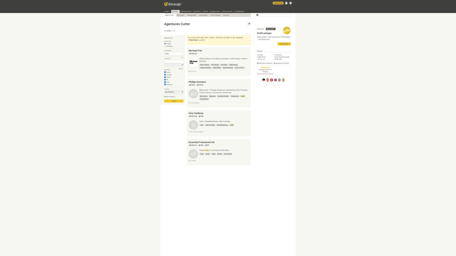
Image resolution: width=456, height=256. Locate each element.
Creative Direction (205, 68)
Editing (219, 154)
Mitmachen (260, 29)
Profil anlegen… (284, 44)
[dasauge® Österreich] (267, 80)
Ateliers (197, 11)
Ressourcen (228, 11)
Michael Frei (195, 50)
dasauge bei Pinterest (282, 63)
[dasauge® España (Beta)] (283, 80)
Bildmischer (203, 96)
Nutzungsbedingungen (282, 57)
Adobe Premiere (228, 68)
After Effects (217, 68)
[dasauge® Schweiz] (271, 80)
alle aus (181, 68)
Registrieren (278, 3)
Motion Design (204, 65)
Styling (226, 15)
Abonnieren (270, 29)
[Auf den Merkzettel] (248, 50)
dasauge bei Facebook (266, 63)
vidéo (201, 125)
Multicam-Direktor (223, 96)
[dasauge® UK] (275, 80)
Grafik (213, 154)
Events (168, 72)
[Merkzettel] (290, 3)
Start (167, 11)
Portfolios (169, 46)
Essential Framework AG (202, 142)
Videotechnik (235, 96)
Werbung (169, 84)
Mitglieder (239, 11)
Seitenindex (278, 59)
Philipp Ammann (197, 81)
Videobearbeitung (222, 125)
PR (167, 79)
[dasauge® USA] (279, 80)
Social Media (228, 154)
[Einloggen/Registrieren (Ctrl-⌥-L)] (286, 3)
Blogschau (215, 11)
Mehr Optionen (170, 97)
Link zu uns (261, 59)
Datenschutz (262, 57)
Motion (207, 154)
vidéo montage (210, 125)
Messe (168, 77)
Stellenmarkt (185, 11)
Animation (224, 65)
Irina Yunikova (196, 113)
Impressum (278, 55)
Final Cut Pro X (239, 68)
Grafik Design (233, 65)
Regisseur (212, 96)
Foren (206, 11)
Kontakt (260, 55)
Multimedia (215, 15)
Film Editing (215, 65)
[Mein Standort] (182, 58)
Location (169, 75)
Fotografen (191, 15)
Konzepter (203, 15)
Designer (180, 15)
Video (202, 154)
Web (167, 82)
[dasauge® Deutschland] (263, 80)
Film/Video (193, 40)
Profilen (168, 44)
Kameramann (204, 99)
